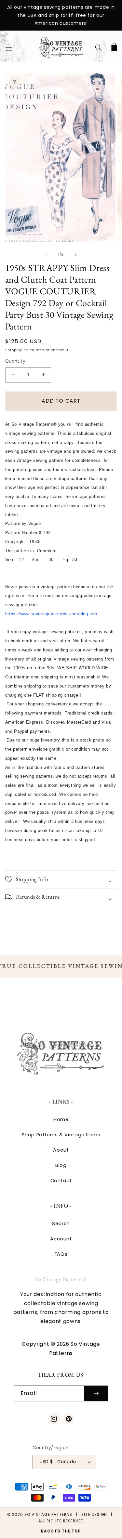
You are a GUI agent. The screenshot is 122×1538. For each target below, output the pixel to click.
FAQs (61, 1254)
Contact (61, 1180)
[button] (8, 47)
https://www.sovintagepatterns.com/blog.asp (51, 613)
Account (61, 1239)
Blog (61, 1165)
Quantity (15, 361)
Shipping (14, 350)
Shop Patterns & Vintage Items (60, 1134)
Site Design (94, 1514)
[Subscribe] (96, 1393)
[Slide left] (46, 254)
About (61, 1150)
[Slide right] (76, 254)
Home (61, 1119)
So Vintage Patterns (48, 1514)
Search (61, 1223)
